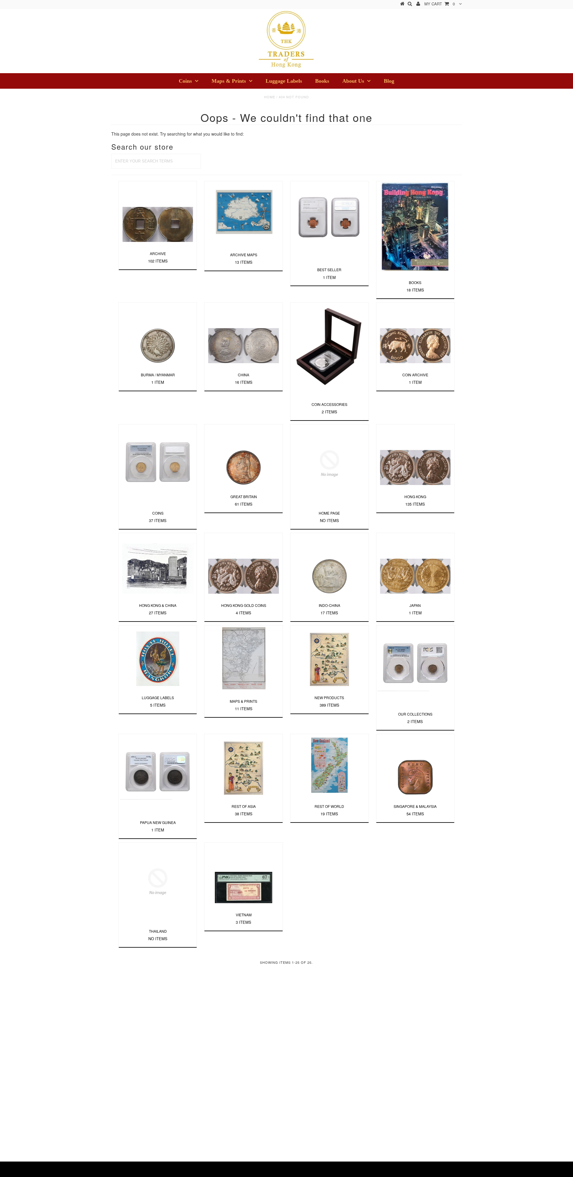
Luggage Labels (284, 81)
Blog (389, 81)
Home (269, 96)
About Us (353, 81)
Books (322, 81)
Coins (185, 81)
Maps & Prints (229, 81)
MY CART (439, 4)
